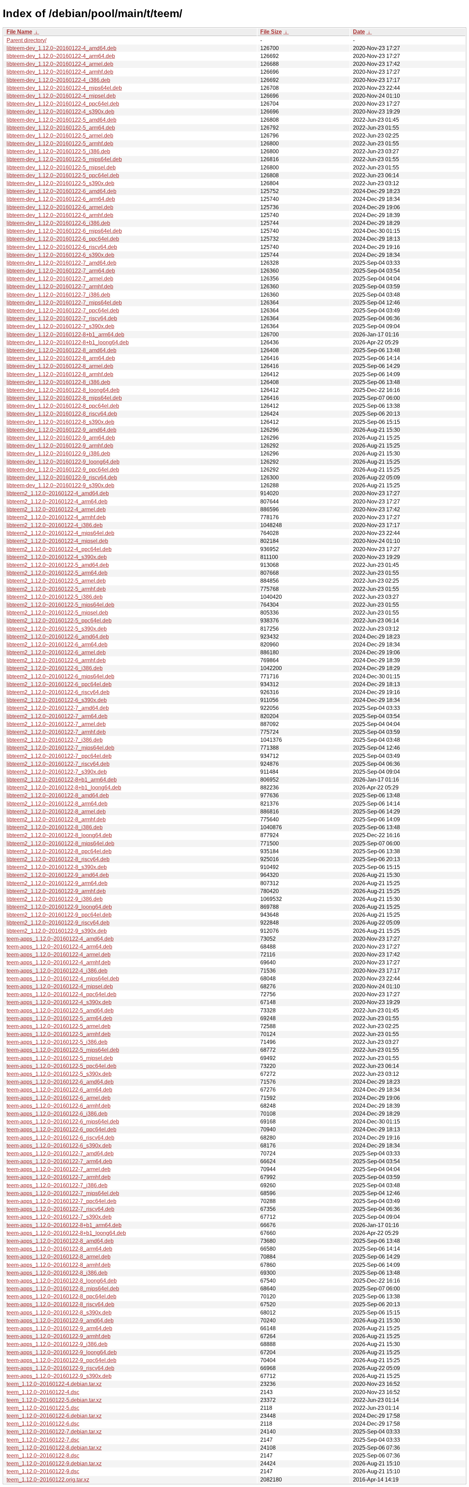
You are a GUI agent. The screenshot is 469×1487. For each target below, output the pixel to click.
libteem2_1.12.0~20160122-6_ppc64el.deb (59, 684)
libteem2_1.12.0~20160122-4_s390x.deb (57, 557)
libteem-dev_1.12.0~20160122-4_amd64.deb (61, 48)
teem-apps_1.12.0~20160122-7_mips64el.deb (63, 1193)
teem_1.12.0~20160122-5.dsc (43, 1408)
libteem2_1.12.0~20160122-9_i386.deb (55, 899)
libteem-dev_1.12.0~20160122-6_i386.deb (58, 223)
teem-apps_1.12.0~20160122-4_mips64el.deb (63, 979)
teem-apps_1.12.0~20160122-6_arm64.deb (59, 1090)
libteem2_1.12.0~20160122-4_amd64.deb (58, 493)
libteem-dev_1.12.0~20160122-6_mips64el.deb (64, 231)
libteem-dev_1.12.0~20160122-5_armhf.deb (60, 143)
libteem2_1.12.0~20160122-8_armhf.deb (56, 819)
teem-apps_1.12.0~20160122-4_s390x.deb (59, 1002)
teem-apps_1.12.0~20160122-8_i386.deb (57, 1273)
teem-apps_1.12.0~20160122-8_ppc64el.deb (61, 1296)
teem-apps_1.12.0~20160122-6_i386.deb (57, 1114)
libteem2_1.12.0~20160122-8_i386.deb (55, 827)
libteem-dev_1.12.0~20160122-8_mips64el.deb (64, 398)
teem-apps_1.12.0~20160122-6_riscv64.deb (60, 1138)
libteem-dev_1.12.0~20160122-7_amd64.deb (61, 263)
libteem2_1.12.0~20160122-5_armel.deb (56, 581)
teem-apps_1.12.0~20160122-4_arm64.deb (59, 947)
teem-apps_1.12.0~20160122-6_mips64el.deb (63, 1122)
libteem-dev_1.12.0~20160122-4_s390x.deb (60, 112)
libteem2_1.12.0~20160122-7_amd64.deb (58, 708)
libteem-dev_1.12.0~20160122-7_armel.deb (60, 279)
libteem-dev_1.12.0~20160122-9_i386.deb (58, 453)
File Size (271, 32)
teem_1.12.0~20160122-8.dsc (43, 1456)
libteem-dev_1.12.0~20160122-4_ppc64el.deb (63, 104)
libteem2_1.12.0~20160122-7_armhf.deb (56, 732)
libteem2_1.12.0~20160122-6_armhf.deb (56, 660)
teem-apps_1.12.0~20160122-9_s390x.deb (59, 1376)
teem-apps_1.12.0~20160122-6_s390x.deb (59, 1146)
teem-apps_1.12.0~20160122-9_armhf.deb (59, 1336)
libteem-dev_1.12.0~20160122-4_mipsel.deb (61, 96)
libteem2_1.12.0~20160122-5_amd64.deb (58, 565)
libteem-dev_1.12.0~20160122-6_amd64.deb (61, 191)
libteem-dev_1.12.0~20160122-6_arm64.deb (61, 199)
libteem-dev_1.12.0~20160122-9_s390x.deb (60, 485)
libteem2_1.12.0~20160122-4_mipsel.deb (57, 541)
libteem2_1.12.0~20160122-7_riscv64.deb (58, 764)
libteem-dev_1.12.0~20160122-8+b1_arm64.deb (65, 334)
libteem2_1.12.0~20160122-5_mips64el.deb (60, 605)
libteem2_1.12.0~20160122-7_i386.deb (55, 740)
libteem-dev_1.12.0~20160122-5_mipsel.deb (61, 167)
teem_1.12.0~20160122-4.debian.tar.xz (54, 1384)
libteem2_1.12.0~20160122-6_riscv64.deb (58, 692)
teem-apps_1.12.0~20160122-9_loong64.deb (62, 1352)
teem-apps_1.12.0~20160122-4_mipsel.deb (60, 986)
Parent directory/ (26, 40)
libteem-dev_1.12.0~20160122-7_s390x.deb (60, 326)
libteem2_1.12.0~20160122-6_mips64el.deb (60, 676)
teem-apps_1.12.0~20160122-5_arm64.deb (59, 1018)
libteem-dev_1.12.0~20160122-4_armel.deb (60, 64)
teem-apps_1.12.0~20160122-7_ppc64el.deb (61, 1201)
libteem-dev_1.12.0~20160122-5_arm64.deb (61, 128)
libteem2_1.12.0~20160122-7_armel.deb (56, 724)
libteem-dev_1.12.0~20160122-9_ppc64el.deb (63, 470)
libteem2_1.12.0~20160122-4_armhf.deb (56, 517)
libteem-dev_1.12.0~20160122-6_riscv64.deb (62, 247)
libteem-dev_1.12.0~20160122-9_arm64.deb (61, 438)
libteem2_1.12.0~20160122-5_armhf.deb (56, 589)
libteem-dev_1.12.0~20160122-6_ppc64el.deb (63, 239)
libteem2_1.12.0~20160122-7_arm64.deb (57, 716)
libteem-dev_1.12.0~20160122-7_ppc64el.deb (63, 310)
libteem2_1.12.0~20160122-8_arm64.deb (57, 804)
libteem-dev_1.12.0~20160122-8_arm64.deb (61, 358)
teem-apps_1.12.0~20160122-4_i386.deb (57, 971)
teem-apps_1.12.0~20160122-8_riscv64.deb (60, 1304)
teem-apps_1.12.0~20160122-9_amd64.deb (60, 1320)
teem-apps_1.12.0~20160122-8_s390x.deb (59, 1313)
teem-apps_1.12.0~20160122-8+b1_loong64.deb (66, 1233)
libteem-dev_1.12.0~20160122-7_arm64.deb (61, 271)
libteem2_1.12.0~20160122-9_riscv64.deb (58, 923)
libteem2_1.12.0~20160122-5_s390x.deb (57, 629)
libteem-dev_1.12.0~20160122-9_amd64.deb (61, 430)
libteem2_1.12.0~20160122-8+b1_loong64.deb (64, 787)
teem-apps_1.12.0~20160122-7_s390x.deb (59, 1217)
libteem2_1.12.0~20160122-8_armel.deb (56, 811)
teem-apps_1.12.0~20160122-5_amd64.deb (60, 1010)
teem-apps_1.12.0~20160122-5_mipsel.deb (60, 1058)
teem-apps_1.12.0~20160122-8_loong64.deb (62, 1281)
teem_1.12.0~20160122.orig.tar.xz (48, 1480)
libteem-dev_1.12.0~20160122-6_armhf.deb (60, 215)
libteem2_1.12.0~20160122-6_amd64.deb (58, 637)
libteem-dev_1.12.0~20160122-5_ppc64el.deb (63, 175)
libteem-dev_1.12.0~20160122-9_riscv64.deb (62, 477)
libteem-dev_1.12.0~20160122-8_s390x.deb (60, 422)
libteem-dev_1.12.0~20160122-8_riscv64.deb (62, 414)
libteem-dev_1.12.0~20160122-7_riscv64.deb (62, 318)
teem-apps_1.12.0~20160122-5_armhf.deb (59, 1034)
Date (359, 32)
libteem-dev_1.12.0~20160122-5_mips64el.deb (64, 159)
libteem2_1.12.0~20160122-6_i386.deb (55, 668)
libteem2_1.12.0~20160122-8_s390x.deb (57, 867)
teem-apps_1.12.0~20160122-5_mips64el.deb (63, 1050)
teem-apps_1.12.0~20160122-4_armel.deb (59, 954)
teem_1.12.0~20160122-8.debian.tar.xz (54, 1448)
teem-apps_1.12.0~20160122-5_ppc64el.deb (61, 1066)
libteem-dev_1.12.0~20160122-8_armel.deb (60, 366)
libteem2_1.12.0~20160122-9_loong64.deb (59, 907)
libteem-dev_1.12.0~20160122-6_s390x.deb (60, 255)
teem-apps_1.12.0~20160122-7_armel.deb (59, 1169)
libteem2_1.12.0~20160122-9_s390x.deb (57, 931)
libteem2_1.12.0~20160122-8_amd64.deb (58, 795)
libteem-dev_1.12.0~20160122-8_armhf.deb (60, 374)
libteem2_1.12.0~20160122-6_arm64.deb (57, 644)
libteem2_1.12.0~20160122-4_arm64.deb (57, 501)
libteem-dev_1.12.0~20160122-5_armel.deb (60, 136)
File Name (19, 32)
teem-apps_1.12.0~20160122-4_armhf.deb (59, 962)
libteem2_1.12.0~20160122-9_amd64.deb (58, 875)
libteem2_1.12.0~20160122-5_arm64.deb (57, 573)
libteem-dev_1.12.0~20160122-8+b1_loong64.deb (68, 342)
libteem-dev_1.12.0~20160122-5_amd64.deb (61, 120)
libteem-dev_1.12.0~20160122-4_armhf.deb (60, 72)
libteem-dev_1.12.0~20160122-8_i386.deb (58, 382)
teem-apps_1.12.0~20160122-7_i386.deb (57, 1185)
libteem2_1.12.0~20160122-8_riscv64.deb (58, 859)
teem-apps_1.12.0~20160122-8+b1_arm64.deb (64, 1225)
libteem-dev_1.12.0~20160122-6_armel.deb (60, 207)
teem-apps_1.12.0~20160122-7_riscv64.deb (60, 1209)
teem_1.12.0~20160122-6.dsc (43, 1424)
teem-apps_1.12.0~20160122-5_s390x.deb (59, 1074)
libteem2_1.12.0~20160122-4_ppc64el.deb (59, 549)
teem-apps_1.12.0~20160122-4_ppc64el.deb (61, 994)
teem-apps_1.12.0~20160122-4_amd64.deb (60, 939)
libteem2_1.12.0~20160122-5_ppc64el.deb (59, 620)
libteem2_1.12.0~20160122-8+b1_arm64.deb (62, 780)
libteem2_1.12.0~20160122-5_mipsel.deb (57, 613)
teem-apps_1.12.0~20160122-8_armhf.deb (59, 1265)
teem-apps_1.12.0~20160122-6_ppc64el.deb (61, 1129)
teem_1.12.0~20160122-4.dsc (43, 1392)
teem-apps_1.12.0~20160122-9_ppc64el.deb (61, 1360)
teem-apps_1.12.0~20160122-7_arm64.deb (59, 1161)
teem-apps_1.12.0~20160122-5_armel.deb (59, 1026)
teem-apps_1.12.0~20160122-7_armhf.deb (59, 1177)
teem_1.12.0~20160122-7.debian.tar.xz (54, 1432)
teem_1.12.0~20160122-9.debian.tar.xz (54, 1463)
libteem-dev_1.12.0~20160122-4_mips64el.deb (64, 88)
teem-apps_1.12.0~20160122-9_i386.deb (57, 1344)
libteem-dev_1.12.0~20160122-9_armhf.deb (60, 446)
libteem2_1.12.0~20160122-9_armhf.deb (56, 891)
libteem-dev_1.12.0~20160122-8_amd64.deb (61, 350)
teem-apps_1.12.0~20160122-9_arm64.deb (59, 1328)
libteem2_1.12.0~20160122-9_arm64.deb (57, 883)
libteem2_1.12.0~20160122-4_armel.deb (56, 509)
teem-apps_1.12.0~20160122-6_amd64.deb (60, 1082)
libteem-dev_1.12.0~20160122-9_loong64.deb (63, 462)
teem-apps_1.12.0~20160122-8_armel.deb (59, 1257)
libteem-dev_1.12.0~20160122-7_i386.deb (58, 295)
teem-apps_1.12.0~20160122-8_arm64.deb (59, 1249)
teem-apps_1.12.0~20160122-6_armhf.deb (59, 1106)
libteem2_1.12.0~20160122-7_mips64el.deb (60, 748)
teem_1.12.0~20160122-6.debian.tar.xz (54, 1416)
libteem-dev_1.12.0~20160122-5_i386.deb (58, 151)
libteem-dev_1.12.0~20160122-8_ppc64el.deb (63, 406)
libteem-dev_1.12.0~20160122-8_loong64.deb (63, 390)
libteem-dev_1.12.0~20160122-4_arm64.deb (61, 56)
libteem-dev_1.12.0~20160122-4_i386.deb (58, 80)
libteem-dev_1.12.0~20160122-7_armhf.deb (60, 286)
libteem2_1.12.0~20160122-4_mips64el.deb (60, 533)
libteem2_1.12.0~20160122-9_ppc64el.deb (59, 915)
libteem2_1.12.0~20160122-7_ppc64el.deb (59, 756)
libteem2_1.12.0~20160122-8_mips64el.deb (60, 843)
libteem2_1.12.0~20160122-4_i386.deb (55, 525)
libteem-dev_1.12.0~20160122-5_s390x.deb (60, 183)
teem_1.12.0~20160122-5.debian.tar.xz (54, 1400)
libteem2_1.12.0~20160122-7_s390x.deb (57, 772)
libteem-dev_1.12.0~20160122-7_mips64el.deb (64, 303)
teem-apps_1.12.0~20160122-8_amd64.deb (60, 1241)
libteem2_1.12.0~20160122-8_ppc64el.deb (59, 851)
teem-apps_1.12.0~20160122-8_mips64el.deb (63, 1289)
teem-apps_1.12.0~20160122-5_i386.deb (57, 1042)
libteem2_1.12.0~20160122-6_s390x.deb (57, 700)
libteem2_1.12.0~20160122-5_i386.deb (55, 597)
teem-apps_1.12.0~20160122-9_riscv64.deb (60, 1368)
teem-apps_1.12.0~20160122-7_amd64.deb (60, 1153)
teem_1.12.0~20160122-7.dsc (43, 1440)
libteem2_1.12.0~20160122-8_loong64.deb (59, 835)
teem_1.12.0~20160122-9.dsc (43, 1471)
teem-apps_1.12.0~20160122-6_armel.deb (59, 1098)
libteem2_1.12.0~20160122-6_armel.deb (56, 652)
